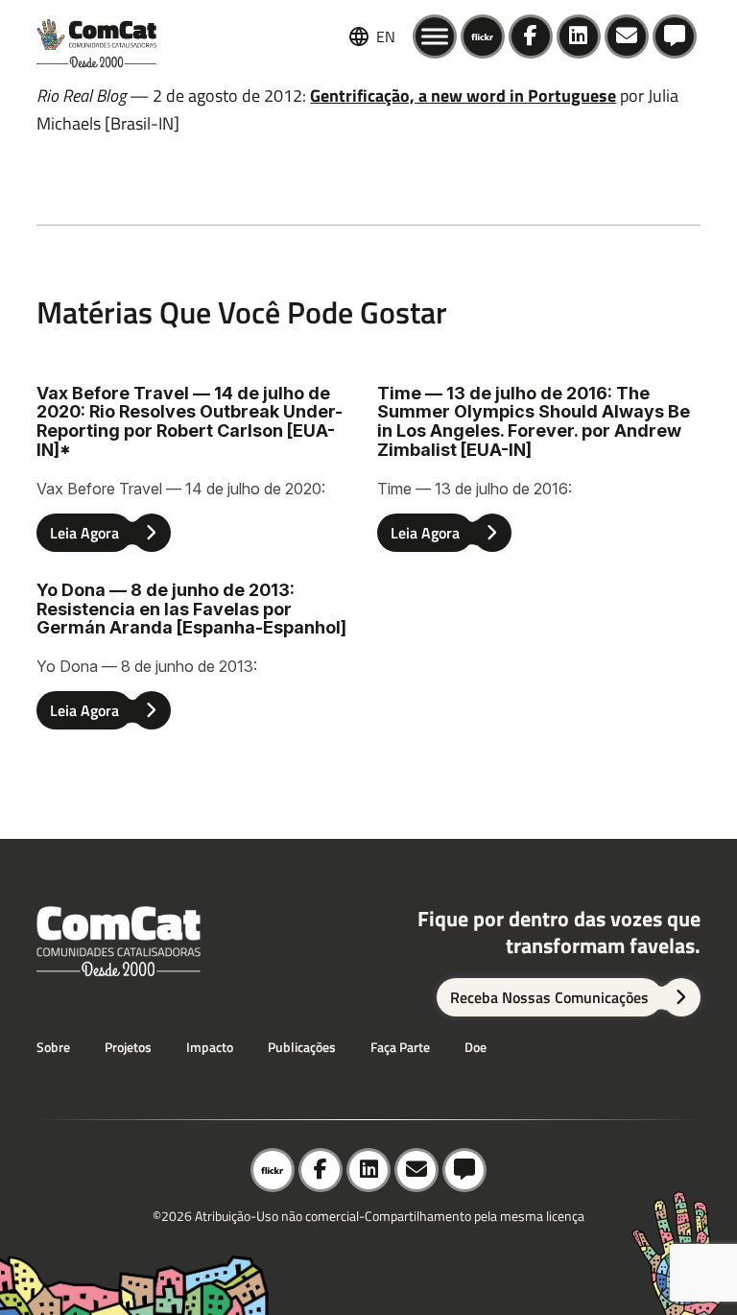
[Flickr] (483, 36)
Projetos (128, 1047)
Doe (475, 1047)
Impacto (209, 1047)
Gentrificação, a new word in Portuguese (463, 95)
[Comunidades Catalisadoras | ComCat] (96, 36)
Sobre (53, 1047)
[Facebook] (531, 36)
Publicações (302, 1047)
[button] (675, 36)
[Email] (627, 36)
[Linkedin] (579, 36)
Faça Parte (400, 1047)
